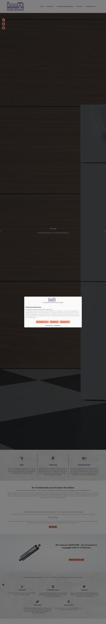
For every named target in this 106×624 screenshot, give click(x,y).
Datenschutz (49, 325)
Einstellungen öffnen (42, 322)
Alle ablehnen (54, 322)
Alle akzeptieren (65, 322)
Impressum (57, 325)
